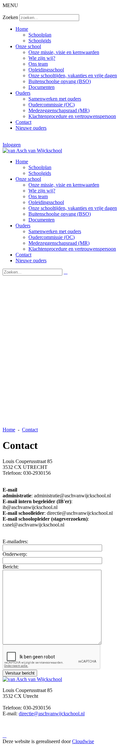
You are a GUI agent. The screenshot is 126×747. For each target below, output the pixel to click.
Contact (23, 122)
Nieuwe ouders (31, 128)
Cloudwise (83, 741)
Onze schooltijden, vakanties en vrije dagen (72, 75)
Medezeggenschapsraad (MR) (58, 110)
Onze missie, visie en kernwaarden (63, 52)
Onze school (28, 46)
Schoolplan (39, 35)
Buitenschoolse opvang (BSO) (59, 81)
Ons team (38, 64)
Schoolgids (39, 40)
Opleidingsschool (46, 69)
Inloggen (12, 144)
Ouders (23, 93)
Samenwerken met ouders (54, 99)
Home (22, 29)
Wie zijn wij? (41, 58)
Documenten (41, 87)
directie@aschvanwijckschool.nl (52, 713)
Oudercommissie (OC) (51, 104)
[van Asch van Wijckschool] (32, 150)
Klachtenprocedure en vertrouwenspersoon (72, 116)
